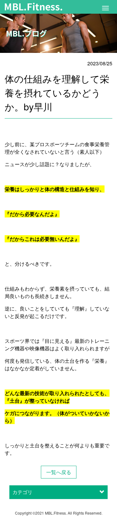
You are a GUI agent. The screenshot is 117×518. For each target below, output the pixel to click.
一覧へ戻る (58, 472)
